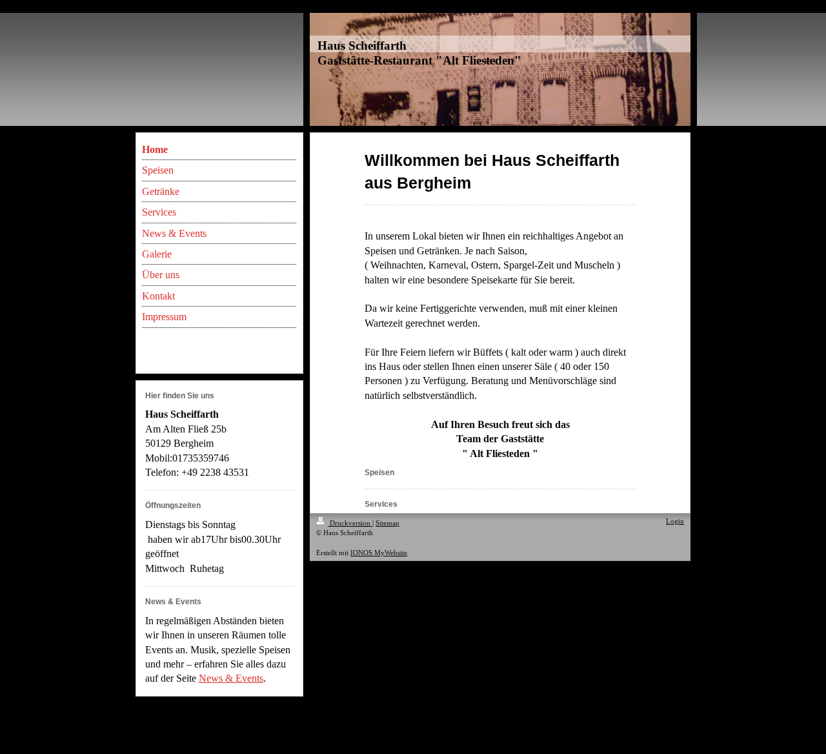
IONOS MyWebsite (378, 552)
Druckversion (350, 523)
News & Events (231, 678)
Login (675, 521)
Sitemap (387, 523)
